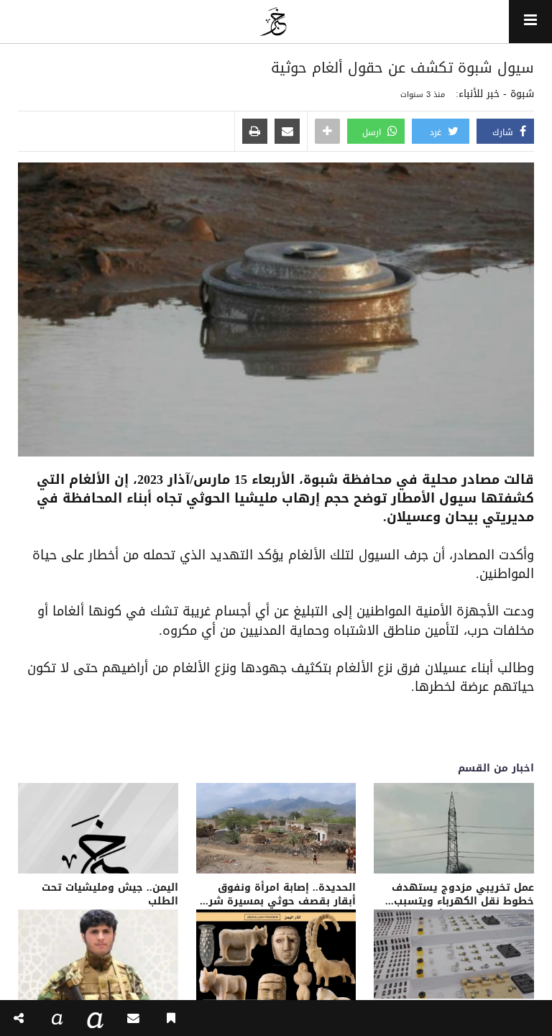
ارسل (373, 132)
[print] (254, 132)
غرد (437, 132)
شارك (504, 132)
